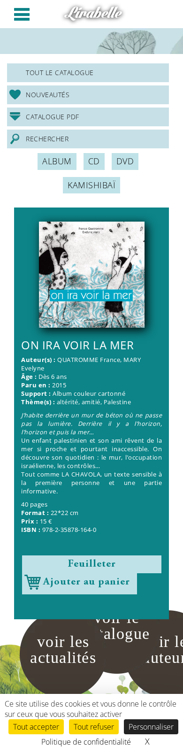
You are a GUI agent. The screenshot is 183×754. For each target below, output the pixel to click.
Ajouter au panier (86, 582)
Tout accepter (36, 727)
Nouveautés (47, 94)
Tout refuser (94, 727)
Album (57, 161)
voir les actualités (63, 649)
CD (94, 161)
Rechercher (47, 138)
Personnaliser (151, 727)
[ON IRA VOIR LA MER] (91, 274)
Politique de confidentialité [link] (86, 742)
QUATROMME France (88, 360)
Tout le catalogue (60, 72)
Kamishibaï (91, 185)
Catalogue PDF (52, 116)
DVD (125, 161)
